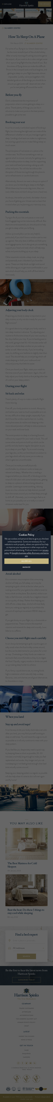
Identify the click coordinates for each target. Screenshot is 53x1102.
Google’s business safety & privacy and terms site (30, 554)
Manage (26, 567)
